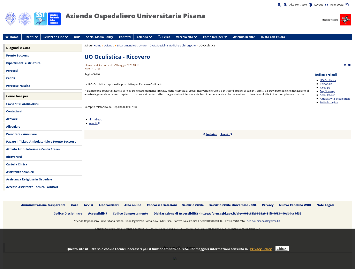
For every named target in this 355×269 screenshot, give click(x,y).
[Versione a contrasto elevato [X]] (311, 4)
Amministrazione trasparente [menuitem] (43, 205)
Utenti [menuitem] (28, 37)
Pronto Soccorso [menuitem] (18, 55)
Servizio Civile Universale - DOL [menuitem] (233, 205)
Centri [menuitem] (10, 78)
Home (97, 45)
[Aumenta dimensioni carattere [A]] (286, 4)
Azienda (109, 45)
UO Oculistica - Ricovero (117, 56)
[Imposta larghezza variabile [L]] (327, 4)
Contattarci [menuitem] (14, 111)
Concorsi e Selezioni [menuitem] (162, 205)
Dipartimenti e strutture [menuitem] (23, 63)
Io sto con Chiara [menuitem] (273, 37)
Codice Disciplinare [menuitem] (68, 213)
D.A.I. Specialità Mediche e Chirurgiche (173, 45)
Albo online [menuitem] (132, 205)
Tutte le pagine (329, 102)
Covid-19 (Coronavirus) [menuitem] (22, 104)
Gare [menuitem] (74, 205)
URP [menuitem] (77, 37)
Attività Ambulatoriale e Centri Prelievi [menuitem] (33, 149)
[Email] (349, 65)
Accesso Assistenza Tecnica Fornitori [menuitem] (32, 187)
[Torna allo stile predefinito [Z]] (347, 4)
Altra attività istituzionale (335, 98)
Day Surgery (327, 91)
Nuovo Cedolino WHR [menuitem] (295, 205)
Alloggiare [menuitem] (13, 126)
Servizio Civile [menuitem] (193, 205)
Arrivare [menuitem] (12, 119)
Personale (326, 84)
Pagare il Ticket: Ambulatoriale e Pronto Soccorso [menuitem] (41, 141)
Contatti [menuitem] (125, 37)
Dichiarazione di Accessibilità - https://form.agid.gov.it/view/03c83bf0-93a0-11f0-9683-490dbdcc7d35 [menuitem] (227, 213)
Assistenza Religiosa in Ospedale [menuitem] (29, 179)
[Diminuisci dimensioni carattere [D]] (280, 4)
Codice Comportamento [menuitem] (130, 213)
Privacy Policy (261, 249)
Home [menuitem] (14, 37)
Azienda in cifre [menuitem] (244, 37)
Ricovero (325, 87)
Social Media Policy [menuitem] (99, 37)
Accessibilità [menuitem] (97, 213)
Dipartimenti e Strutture (131, 45)
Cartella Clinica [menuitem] (16, 164)
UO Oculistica (328, 80)
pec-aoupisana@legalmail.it (263, 221)
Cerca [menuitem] (166, 37)
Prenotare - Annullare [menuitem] (21, 134)
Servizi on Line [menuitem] (54, 37)
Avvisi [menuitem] (88, 205)
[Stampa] (345, 65)
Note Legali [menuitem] (325, 205)
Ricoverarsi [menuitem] (14, 157)
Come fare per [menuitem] (213, 37)
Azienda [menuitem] (142, 37)
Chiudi (282, 248)
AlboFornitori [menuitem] (109, 205)
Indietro (97, 119)
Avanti (93, 123)
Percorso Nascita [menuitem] (18, 86)
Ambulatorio (327, 95)
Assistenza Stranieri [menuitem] (20, 172)
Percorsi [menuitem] (12, 71)
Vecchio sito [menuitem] (184, 37)
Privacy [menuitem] (268, 205)
